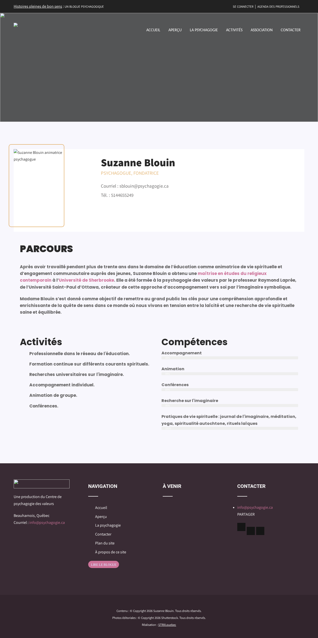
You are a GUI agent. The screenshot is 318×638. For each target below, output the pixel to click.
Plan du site (105, 543)
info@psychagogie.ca (47, 522)
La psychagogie (108, 525)
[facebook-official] (241, 527)
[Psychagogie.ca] (16, 25)
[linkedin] (260, 531)
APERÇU (175, 30)
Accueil (101, 507)
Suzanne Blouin (163, 611)
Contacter (103, 534)
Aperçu (101, 516)
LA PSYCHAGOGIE (204, 30)
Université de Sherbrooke (86, 280)
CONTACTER (291, 30)
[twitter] (251, 531)
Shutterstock (169, 618)
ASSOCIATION (262, 30)
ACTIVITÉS (234, 30)
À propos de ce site (110, 552)
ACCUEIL (153, 30)
